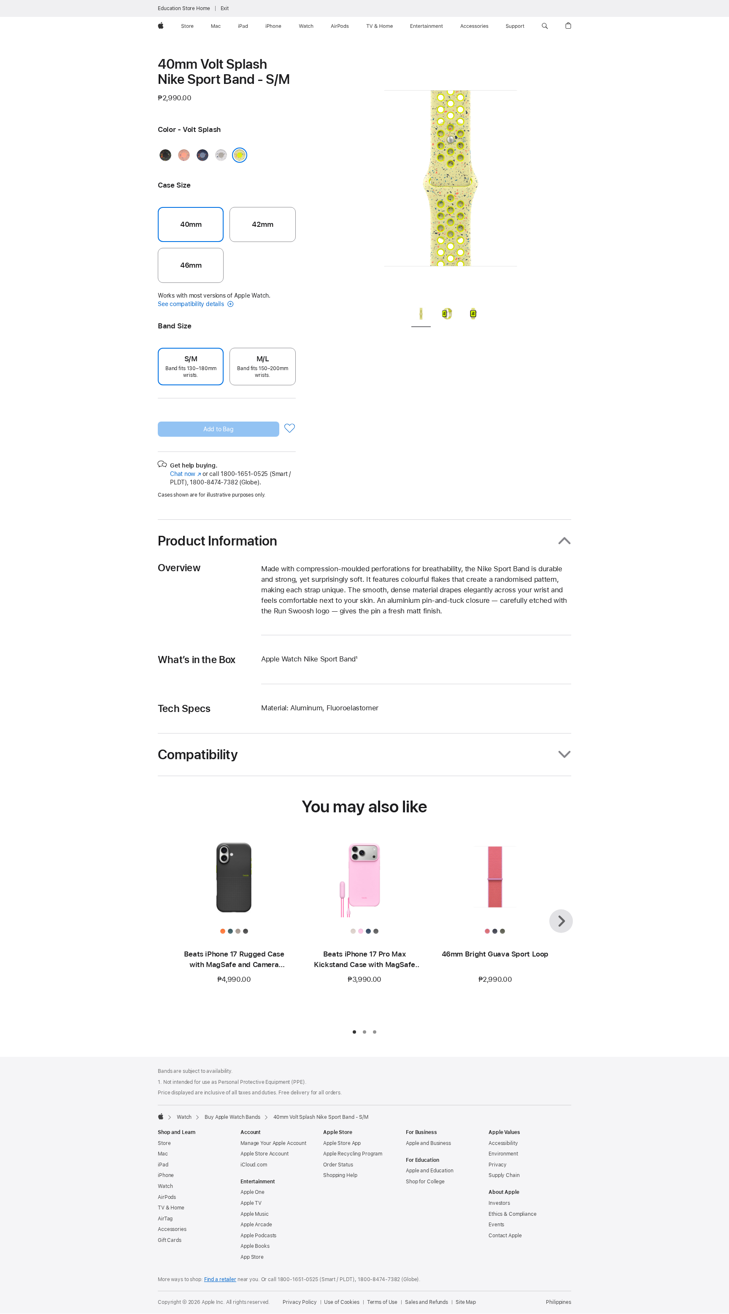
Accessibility (503, 1143)
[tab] (421, 315)
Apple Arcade (256, 1225)
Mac (163, 1154)
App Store (252, 1257)
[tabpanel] (450, 177)
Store (164, 1143)
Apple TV (251, 1203)
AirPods (167, 1197)
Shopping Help (340, 1175)
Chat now (185, 473)
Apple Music (254, 1214)
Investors (499, 1203)
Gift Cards (169, 1240)
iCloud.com (253, 1165)
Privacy (498, 1165)
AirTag (165, 1219)
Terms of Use (382, 1302)
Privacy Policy (299, 1302)
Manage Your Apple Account (273, 1143)
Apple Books (255, 1246)
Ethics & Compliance (513, 1214)
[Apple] (161, 1116)
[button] (544, 26)
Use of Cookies (341, 1302)
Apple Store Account (264, 1154)
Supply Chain (504, 1175)
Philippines (558, 1302)
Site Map (466, 1302)
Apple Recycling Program (352, 1154)
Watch (184, 1117)
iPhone (166, 1175)
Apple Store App (342, 1143)
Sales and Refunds (426, 1302)
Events (496, 1225)
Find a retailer (220, 1279)
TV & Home (171, 1208)
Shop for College (425, 1182)
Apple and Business (428, 1143)
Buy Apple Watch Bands (232, 1117)
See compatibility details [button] (191, 304)
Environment (503, 1154)
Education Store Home (184, 8)
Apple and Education (430, 1171)
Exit (225, 8)
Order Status (338, 1165)
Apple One (252, 1192)
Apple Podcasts (258, 1236)
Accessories (172, 1229)
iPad (163, 1165)
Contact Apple (505, 1236)
